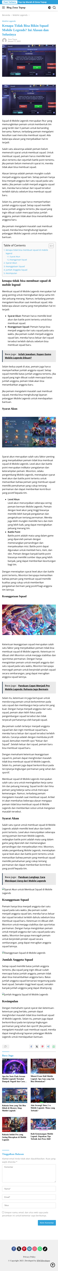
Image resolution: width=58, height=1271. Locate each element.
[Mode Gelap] (49, 7)
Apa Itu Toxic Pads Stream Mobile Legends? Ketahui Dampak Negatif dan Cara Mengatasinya (13, 1079)
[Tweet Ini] (37, 1046)
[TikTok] (45, 1249)
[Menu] (4, 7)
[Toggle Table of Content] (50, 245)
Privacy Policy (29, 1257)
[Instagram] (34, 1249)
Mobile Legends (9, 21)
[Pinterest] (24, 1249)
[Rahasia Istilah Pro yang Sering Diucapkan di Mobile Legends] (14, 1124)
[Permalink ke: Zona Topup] (4, 40)
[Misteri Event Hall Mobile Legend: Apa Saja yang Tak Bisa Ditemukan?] (43, 1066)
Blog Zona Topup (16, 7)
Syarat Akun (15, 256)
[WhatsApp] (40, 1249)
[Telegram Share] (48, 1046)
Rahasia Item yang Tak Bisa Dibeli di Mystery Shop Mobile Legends (14, 1108)
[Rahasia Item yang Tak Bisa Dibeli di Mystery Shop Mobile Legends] (14, 1095)
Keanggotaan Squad (18, 259)
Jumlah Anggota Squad (16, 269)
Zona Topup (12, 39)
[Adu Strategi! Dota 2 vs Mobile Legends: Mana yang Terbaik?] (43, 1095)
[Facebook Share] (31, 1046)
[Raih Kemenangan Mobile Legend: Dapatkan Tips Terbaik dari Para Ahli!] (43, 1124)
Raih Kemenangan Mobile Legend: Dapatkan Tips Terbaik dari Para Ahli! (42, 1136)
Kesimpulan (11, 273)
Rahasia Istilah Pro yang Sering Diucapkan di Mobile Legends (14, 1137)
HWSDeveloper (43, 1261)
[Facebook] (14, 1249)
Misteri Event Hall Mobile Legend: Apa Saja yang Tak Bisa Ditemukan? (42, 1078)
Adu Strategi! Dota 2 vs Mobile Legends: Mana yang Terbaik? (43, 1108)
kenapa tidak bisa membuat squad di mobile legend (27, 252)
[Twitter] (19, 1249)
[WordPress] (29, 1249)
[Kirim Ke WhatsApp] (54, 1046)
